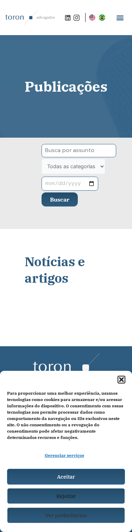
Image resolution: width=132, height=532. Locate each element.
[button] (121, 379)
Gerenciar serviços (64, 455)
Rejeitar (66, 496)
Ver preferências (66, 515)
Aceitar (66, 476)
